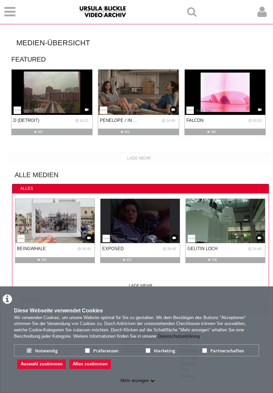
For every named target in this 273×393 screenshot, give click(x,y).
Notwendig (46, 351)
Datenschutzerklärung (179, 336)
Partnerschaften (227, 351)
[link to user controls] (262, 12)
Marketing (164, 351)
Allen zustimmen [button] (90, 363)
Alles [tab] (26, 188)
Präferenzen (106, 351)
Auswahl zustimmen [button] (42, 363)
